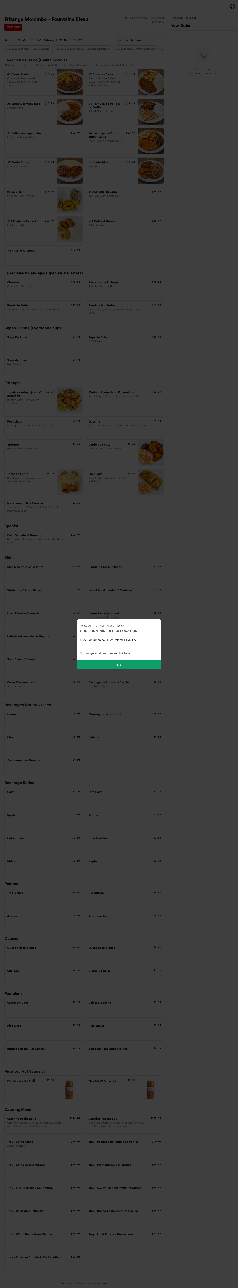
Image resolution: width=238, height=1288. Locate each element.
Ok (119, 664)
